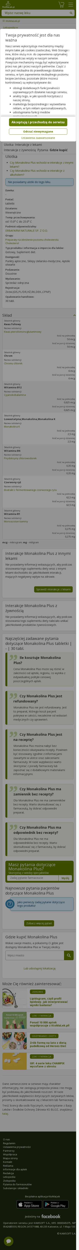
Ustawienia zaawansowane (38, 138)
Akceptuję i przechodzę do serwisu (38, 122)
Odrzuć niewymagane (38, 131)
